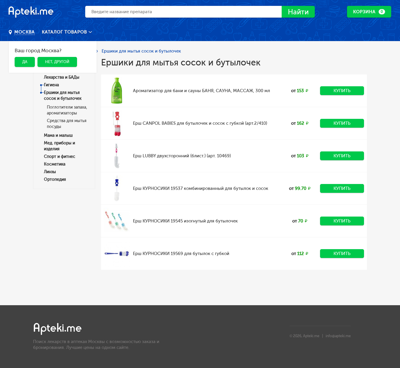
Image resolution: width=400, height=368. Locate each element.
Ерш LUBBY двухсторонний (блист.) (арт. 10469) (182, 155)
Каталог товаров (65, 32)
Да (24, 62)
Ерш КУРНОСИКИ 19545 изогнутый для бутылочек (185, 221)
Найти (298, 12)
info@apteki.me (338, 336)
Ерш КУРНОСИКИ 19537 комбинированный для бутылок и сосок (200, 188)
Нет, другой (57, 62)
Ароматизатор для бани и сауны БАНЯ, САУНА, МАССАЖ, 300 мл (201, 90)
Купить (342, 90)
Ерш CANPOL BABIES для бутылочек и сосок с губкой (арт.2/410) (200, 123)
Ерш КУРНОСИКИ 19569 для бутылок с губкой (181, 253)
